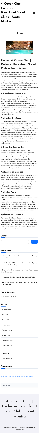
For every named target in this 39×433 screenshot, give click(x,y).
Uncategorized (7, 358)
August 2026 (6, 309)
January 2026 (6, 335)
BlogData (29, 427)
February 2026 (7, 330)
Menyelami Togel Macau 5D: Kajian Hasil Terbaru (19, 277)
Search (4, 236)
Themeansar (19, 429)
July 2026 (5, 315)
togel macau (12, 376)
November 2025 (7, 340)
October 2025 (7, 345)
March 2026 (6, 325)
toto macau (29, 376)
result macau (21, 376)
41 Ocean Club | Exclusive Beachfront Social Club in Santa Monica (13, 12)
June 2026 (5, 320)
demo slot (4, 376)
